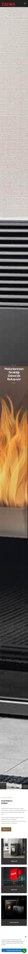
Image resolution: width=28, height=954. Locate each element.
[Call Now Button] (24, 951)
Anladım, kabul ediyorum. (14, 950)
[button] (25, 937)
